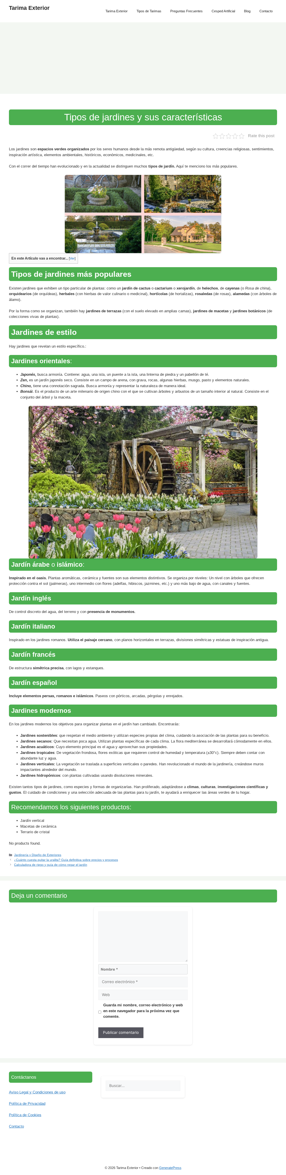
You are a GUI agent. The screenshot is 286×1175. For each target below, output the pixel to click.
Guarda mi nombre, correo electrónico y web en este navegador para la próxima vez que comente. (143, 1011)
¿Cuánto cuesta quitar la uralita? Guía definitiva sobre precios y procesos (66, 860)
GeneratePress (170, 1168)
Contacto (266, 11)
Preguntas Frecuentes (186, 11)
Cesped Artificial (223, 11)
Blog (247, 11)
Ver (72, 258)
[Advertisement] (143, 56)
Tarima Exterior (29, 8)
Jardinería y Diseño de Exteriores (37, 855)
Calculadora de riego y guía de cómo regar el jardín (50, 865)
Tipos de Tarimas (149, 11)
